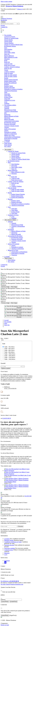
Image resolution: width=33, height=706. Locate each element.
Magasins (7, 553)
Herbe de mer (8, 68)
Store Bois (7, 51)
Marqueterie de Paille (10, 110)
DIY (5, 113)
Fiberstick (7, 59)
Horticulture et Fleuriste (10, 138)
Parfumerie (11, 229)
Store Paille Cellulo (9, 52)
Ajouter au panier (5, 368)
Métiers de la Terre (13, 250)
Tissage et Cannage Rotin (11, 38)
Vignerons (7, 140)
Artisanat (10, 221)
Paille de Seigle (12, 188)
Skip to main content (6, 1)
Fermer (3, 22)
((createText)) (13, 601)
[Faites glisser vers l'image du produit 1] (18, 306)
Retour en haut (5, 625)
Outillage (6, 103)
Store (9, 162)
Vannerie (6, 108)
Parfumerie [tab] (7, 114)
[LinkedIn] (5, 563)
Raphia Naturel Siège (10, 81)
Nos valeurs (7, 146)
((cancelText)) (4, 601)
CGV (5, 554)
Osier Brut (7, 94)
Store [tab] (5, 48)
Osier (9, 207)
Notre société (8, 143)
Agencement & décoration (15, 236)
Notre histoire (8, 145)
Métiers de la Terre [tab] (9, 135)
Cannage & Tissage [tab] (9, 36)
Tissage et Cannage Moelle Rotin (13, 44)
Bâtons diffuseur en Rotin (11, 116)
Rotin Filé (7, 62)
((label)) (3, 599)
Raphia (10, 192)
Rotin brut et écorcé (9, 65)
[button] (4, 20)
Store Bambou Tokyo (10, 488)
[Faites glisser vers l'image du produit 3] (18, 313)
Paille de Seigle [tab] (8, 73)
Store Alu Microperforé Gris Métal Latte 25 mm (17, 475)
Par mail (12, 584)
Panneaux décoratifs (9, 124)
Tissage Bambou (8, 43)
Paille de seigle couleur (10, 76)
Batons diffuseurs (12, 170)
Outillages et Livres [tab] (9, 100)
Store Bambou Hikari (10, 481)
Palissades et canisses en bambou (13, 89)
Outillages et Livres (13, 215)
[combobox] (9, 24)
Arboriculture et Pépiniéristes (12, 137)
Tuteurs (6, 130)
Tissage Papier (8, 41)
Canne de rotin (8, 63)
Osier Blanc (7, 95)
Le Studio (7, 141)
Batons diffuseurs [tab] (9, 55)
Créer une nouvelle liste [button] (8, 592)
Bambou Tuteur (8, 86)
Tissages (6, 127)
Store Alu (7, 54)
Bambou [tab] (6, 84)
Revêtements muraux (10, 46)
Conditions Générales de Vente (13, 542)
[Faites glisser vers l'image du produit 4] (18, 316)
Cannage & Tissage (13, 151)
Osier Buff (7, 98)
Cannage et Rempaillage (11, 111)
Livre (5, 102)
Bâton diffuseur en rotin (10, 57)
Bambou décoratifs (9, 87)
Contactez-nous (8, 550)
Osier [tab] (5, 92)
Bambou (10, 199)
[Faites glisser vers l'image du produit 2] (18, 310)
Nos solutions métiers (10, 105)
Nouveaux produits (9, 548)
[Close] (1, 272)
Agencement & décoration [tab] (11, 121)
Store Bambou (8, 49)
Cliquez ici (20, 9)
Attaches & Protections (10, 90)
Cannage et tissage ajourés (11, 126)
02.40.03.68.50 (6, 418)
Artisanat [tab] (6, 106)
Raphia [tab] (6, 78)
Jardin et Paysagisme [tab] (10, 129)
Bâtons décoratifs (9, 119)
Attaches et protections (10, 133)
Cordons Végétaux (9, 71)
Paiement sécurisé (9, 545)
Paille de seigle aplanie (10, 75)
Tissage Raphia (8, 40)
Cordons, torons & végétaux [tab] (12, 67)
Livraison (7, 538)
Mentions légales (9, 540)
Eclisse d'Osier (8, 97)
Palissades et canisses (10, 132)
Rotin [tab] (5, 60)
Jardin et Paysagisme (13, 244)
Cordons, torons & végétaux (15, 181)
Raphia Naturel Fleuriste (11, 79)
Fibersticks (7, 118)
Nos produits (7, 35)
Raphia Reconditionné (10, 83)
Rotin (9, 175)
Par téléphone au (10, 581)
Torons (6, 70)
